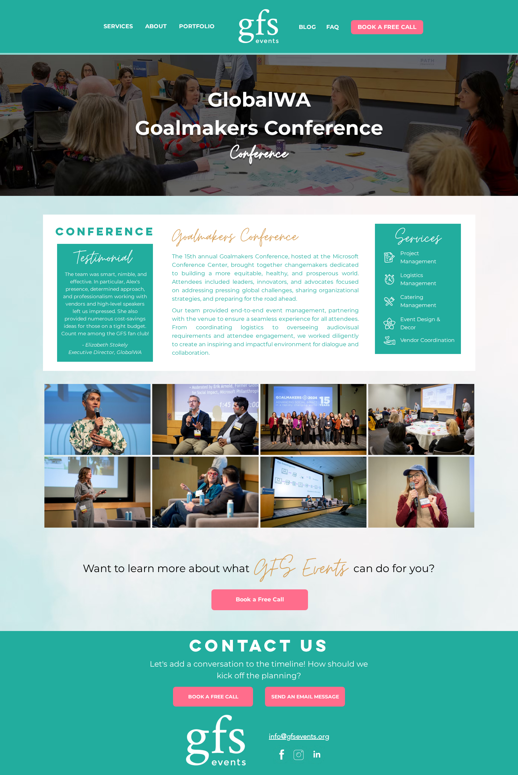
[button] (305, 697)
